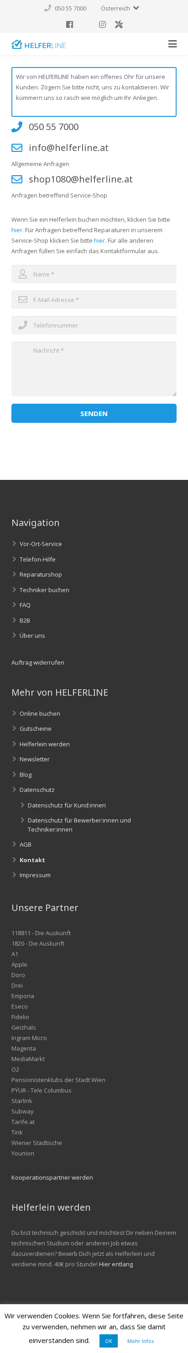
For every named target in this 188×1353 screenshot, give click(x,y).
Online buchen (40, 713)
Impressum (35, 875)
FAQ (25, 605)
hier (16, 230)
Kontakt (32, 860)
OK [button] (108, 1340)
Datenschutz (37, 790)
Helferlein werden (45, 744)
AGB (25, 844)
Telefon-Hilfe (38, 559)
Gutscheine (36, 728)
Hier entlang (116, 1264)
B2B (25, 620)
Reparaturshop (41, 574)
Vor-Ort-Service (41, 544)
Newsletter (35, 759)
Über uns (32, 635)
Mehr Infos (140, 1340)
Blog (25, 774)
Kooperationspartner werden (52, 1177)
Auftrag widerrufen (37, 662)
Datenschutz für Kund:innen (67, 805)
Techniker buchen (44, 590)
